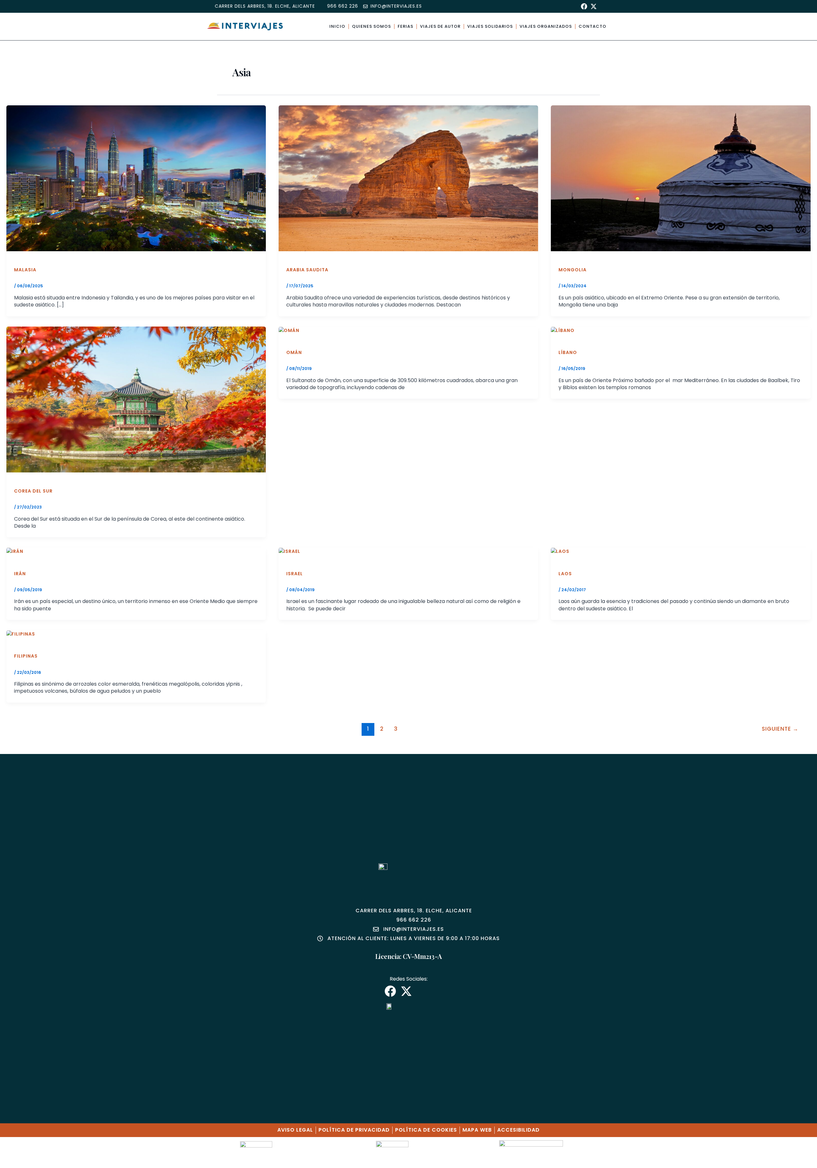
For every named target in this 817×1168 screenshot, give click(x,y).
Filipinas (26, 656)
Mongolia (572, 270)
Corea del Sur (33, 491)
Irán (20, 573)
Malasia (25, 270)
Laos (565, 573)
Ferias (405, 26)
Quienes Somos (371, 26)
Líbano (567, 352)
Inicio (337, 26)
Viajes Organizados (546, 26)
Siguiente (780, 729)
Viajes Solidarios (490, 26)
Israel (294, 573)
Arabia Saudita (307, 270)
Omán (294, 352)
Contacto (592, 26)
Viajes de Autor (440, 26)
